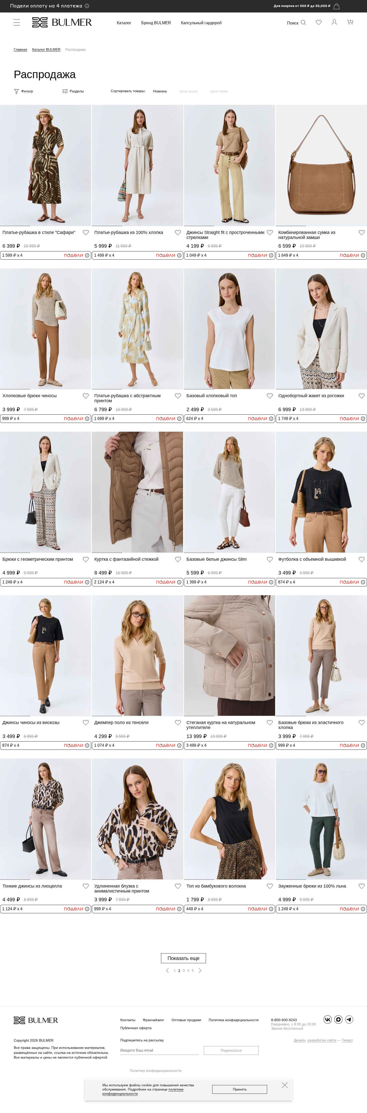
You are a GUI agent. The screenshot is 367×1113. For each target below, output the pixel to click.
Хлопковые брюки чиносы (29, 395)
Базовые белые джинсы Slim (216, 559)
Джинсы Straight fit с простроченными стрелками (225, 235)
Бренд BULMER (156, 23)
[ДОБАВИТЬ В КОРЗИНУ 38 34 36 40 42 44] (321, 492)
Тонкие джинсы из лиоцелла (32, 886)
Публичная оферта (136, 1028)
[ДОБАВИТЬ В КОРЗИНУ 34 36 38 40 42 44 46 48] (137, 492)
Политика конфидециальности (234, 1020)
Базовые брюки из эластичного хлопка (311, 725)
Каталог (124, 23)
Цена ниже (219, 91)
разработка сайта (322, 1040)
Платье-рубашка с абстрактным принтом (127, 398)
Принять (240, 1089)
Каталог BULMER (46, 49)
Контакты (127, 1020)
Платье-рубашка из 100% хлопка (128, 232)
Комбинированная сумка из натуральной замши (306, 235)
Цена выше (188, 91)
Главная (20, 49)
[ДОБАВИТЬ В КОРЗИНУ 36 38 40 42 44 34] (137, 165)
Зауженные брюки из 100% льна (312, 886)
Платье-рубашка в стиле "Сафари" (38, 232)
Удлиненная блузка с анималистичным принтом (121, 889)
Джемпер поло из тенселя (121, 722)
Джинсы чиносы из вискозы (30, 722)
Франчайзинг (153, 1020)
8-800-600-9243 (284, 1020)
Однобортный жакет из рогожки (311, 395)
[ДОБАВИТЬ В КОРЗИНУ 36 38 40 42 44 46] (45, 328)
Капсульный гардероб (201, 23)
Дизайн (300, 1040)
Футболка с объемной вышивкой (312, 559)
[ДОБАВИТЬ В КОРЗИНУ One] (321, 165)
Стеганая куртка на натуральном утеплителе (220, 725)
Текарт (347, 1040)
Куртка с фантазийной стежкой (126, 559)
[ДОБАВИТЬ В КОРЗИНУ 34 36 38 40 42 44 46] (229, 328)
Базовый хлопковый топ (211, 395)
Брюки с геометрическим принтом (37, 559)
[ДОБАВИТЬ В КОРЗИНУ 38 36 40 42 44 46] (45, 655)
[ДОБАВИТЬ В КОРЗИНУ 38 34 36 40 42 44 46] (229, 819)
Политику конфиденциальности (156, 1071)
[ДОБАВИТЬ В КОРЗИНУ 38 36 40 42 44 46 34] (321, 655)
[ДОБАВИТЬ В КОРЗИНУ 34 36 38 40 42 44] (137, 328)
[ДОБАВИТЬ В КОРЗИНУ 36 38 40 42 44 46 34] (45, 165)
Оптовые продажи (186, 1020)
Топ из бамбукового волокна (216, 886)
